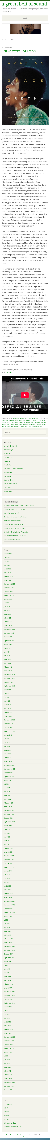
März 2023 (7, 709)
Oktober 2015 (8, 1045)
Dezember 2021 (9, 765)
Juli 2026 (6, 558)
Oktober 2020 (8, 818)
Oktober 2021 (8, 773)
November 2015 (9, 1041)
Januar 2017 (8, 988)
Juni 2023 (7, 697)
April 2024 (7, 659)
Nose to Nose (8, 480)
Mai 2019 (7, 882)
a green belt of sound (24, 4)
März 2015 (7, 1071)
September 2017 (9, 958)
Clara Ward (14, 422)
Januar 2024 (8, 671)
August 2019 (8, 871)
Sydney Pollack (37, 426)
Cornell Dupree (24, 422)
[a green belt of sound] (25, 34)
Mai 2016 (7, 1018)
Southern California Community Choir (19, 426)
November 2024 (9, 633)
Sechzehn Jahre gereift (11, 513)
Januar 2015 (8, 1079)
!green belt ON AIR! (10, 446)
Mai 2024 (7, 656)
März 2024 (7, 663)
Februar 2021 (8, 803)
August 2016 (8, 1007)
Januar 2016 (8, 1033)
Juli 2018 (6, 920)
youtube (9, 372)
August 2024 (8, 644)
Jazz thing (7, 1119)
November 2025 (9, 588)
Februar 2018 (8, 939)
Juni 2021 (7, 788)
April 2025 (7, 614)
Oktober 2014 (8, 1090)
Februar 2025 (8, 622)
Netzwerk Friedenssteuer (12, 1127)
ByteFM (6, 1115)
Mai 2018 (7, 928)
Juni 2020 (7, 833)
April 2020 (7, 841)
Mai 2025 (7, 610)
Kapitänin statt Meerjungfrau (13, 524)
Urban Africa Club (10, 1123)
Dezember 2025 (9, 584)
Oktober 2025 (8, 592)
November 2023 (9, 678)
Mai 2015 (7, 1063)
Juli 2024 (6, 648)
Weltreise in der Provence (12, 521)
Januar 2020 (8, 852)
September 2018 (9, 912)
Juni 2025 (7, 607)
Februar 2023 (8, 712)
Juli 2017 (6, 965)
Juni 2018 (7, 924)
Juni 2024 (7, 652)
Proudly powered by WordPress (16, 1135)
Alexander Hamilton (8, 420)
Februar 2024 (8, 667)
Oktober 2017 (8, 954)
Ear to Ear (7, 461)
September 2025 (9, 595)
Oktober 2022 (8, 727)
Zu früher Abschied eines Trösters (15, 517)
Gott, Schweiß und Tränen (19, 51)
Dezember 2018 (9, 901)
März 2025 (7, 618)
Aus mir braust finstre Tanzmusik (15, 536)
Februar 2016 (8, 1029)
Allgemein (15, 418)
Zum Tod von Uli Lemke (12, 540)
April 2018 (7, 931)
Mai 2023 (7, 701)
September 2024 (9, 641)
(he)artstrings (8, 450)
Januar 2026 (8, 580)
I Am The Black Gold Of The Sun (14, 509)
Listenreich (7, 476)
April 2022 (7, 750)
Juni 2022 (7, 743)
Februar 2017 (8, 984)
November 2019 (9, 860)
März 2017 (7, 980)
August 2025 (8, 599)
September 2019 (9, 867)
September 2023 (9, 686)
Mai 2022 (7, 746)
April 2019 (7, 886)
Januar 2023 (8, 716)
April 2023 (7, 705)
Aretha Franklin (20, 420)
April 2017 (7, 977)
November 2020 (9, 814)
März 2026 (7, 573)
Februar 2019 (8, 894)
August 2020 (8, 826)
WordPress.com (25, 1137)
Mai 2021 (7, 792)
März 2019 (7, 890)
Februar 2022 (8, 758)
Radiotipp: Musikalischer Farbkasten (16, 532)
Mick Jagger (11, 424)
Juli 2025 (6, 603)
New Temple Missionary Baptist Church (28, 424)
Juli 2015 (6, 1056)
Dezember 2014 (9, 1082)
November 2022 (9, 724)
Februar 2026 (8, 576)
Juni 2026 (7, 561)
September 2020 (9, 822)
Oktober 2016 (8, 999)
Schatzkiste (7, 488)
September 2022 (9, 731)
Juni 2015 (7, 1060)
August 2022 (8, 735)
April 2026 (7, 569)
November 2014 (9, 1086)
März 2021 (7, 799)
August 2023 (8, 690)
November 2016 (9, 995)
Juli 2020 (6, 829)
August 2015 (8, 1052)
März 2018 (7, 935)
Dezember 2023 (9, 675)
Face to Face (8, 465)
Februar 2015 (8, 1075)
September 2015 (9, 1048)
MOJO (6, 1108)
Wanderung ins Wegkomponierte (15, 528)
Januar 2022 (8, 761)
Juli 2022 (6, 739)
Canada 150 (8, 457)
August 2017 (8, 961)
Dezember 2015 (9, 1037)
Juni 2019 (7, 878)
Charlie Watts (6, 422)
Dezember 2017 (9, 946)
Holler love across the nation (29, 418)
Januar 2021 (8, 807)
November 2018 (9, 905)
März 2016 (7, 1026)
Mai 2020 (7, 837)
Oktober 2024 (8, 637)
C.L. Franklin (41, 420)
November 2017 (9, 950)
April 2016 (7, 1022)
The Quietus (8, 1104)
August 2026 (8, 554)
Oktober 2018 (8, 909)
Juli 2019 (6, 875)
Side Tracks (8, 491)
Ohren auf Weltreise (10, 484)
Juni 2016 (7, 1014)
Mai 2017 (7, 973)
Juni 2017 (7, 969)
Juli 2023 (6, 693)
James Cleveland (34, 422)
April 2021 (7, 795)
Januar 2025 (8, 625)
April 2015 (7, 1067)
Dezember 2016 (9, 992)
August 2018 (8, 916)
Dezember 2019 (9, 856)
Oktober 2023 (8, 682)
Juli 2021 (6, 784)
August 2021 (8, 780)
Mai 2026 (7, 565)
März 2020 (7, 844)
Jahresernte (8, 472)
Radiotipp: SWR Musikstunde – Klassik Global (19, 506)
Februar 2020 (8, 848)
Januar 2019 (8, 897)
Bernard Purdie (31, 420)
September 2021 (9, 777)
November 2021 (9, 769)
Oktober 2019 (8, 863)
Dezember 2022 (9, 720)
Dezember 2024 (9, 629)
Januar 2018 (8, 943)
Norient (6, 1112)
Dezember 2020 (9, 810)
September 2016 (9, 1003)
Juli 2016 (6, 1011)
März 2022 (7, 754)
